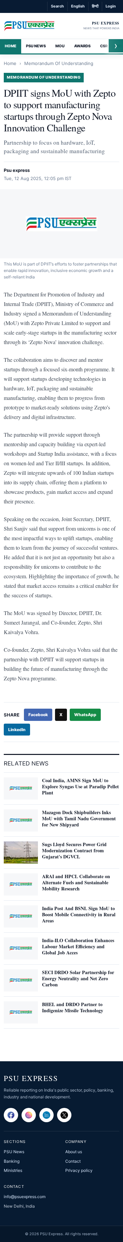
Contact (73, 1161)
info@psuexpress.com (24, 1196)
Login (111, 6)
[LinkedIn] (46, 1115)
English (78, 6)
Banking (11, 1161)
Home (10, 46)
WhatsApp (85, 714)
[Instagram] (29, 1115)
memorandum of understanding (58, 63)
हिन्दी (95, 6)
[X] (64, 1115)
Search (57, 6)
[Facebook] (11, 1115)
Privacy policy (79, 1170)
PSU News (36, 46)
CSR (104, 46)
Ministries (13, 1170)
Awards (82, 46)
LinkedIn (17, 729)
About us (73, 1151)
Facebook (38, 714)
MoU (60, 46)
